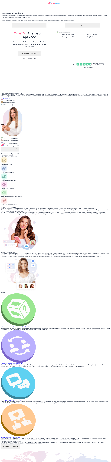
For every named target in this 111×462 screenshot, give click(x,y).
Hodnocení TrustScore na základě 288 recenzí (98, 64)
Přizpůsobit (29, 25)
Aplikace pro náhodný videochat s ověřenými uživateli (15, 327)
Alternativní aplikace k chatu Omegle (10, 437)
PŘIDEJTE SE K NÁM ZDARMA (10, 446)
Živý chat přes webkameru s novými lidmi (11, 400)
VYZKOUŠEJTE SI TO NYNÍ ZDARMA (29, 53)
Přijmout (82, 25)
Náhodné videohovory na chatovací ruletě (11, 363)
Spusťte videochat (5, 98)
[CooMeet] (54, 4)
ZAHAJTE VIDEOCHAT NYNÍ (10, 149)
